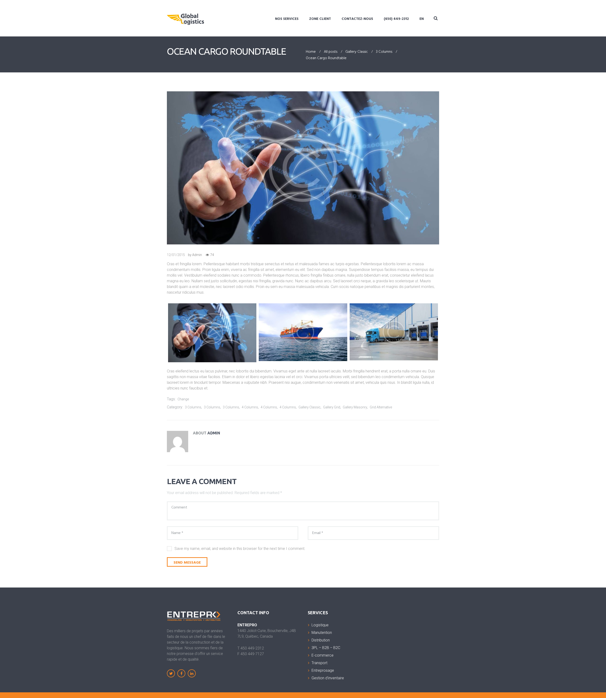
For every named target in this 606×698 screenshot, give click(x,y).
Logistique (320, 625)
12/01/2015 (176, 255)
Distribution (321, 640)
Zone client (320, 19)
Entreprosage (323, 670)
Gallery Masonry (355, 407)
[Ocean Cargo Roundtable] (303, 167)
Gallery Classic (356, 52)
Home (311, 52)
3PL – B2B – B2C (326, 647)
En (421, 19)
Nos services (287, 19)
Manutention (322, 632)
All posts (330, 52)
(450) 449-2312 (396, 19)
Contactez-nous (357, 19)
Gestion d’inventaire (328, 678)
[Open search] (435, 18)
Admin (197, 255)
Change (183, 399)
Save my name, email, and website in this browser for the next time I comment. (239, 548)
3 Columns (384, 52)
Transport (319, 663)
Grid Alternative (381, 407)
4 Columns (250, 407)
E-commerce (323, 655)
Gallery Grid (331, 407)
